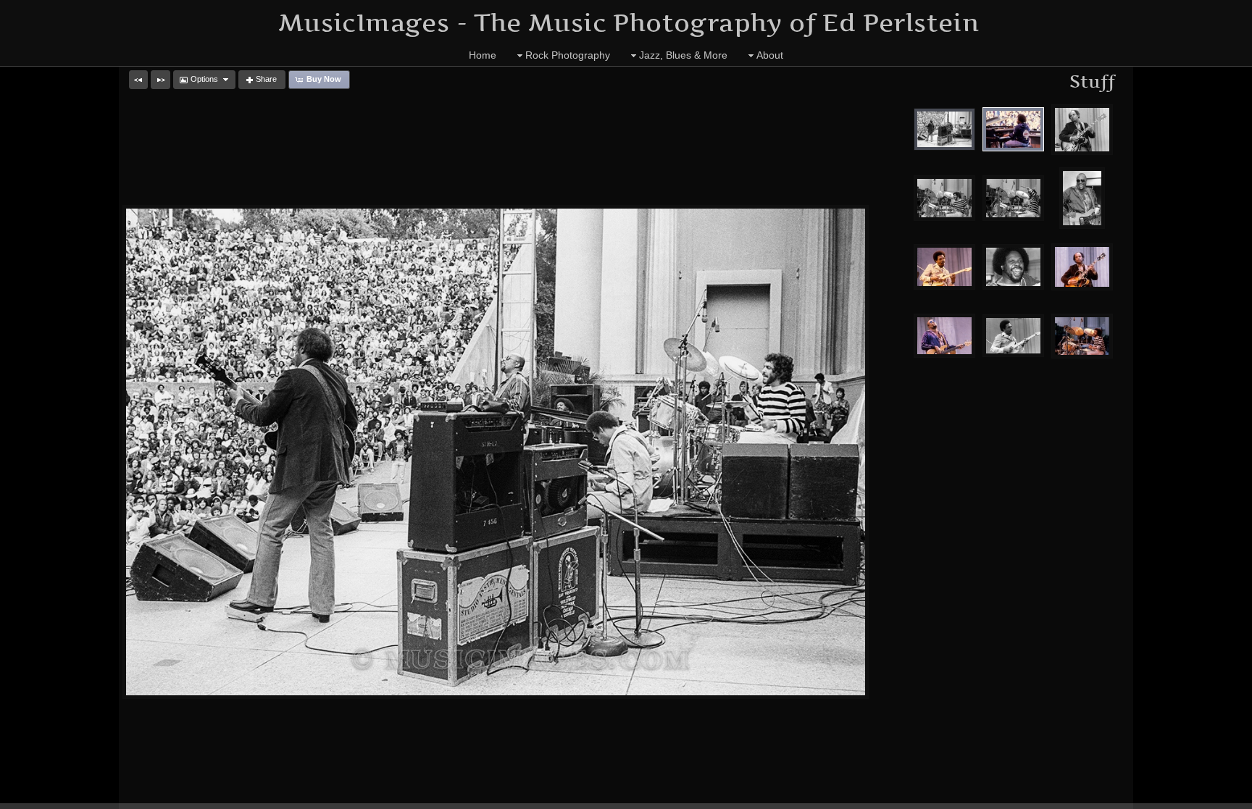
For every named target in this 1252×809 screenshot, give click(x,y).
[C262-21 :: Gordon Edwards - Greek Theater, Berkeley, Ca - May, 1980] (944, 336)
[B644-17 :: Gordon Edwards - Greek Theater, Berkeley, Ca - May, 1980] (1082, 198)
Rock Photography (567, 55)
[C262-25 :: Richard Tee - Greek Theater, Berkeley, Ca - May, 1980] (1013, 129)
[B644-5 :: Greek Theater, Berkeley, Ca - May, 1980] (944, 129)
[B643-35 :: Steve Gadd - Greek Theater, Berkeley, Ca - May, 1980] (944, 198)
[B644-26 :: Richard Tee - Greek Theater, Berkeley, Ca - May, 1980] (1013, 267)
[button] (138, 79)
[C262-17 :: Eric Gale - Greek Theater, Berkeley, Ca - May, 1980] (1082, 267)
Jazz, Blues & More (683, 55)
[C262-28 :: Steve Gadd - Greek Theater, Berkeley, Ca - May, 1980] (1082, 336)
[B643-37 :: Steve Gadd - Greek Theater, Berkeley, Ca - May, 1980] (1013, 198)
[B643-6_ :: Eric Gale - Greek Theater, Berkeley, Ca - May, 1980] (1082, 129)
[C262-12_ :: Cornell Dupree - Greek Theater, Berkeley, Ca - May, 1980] (944, 267)
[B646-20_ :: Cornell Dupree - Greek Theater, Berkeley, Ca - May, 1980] (1013, 336)
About (769, 55)
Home (482, 55)
